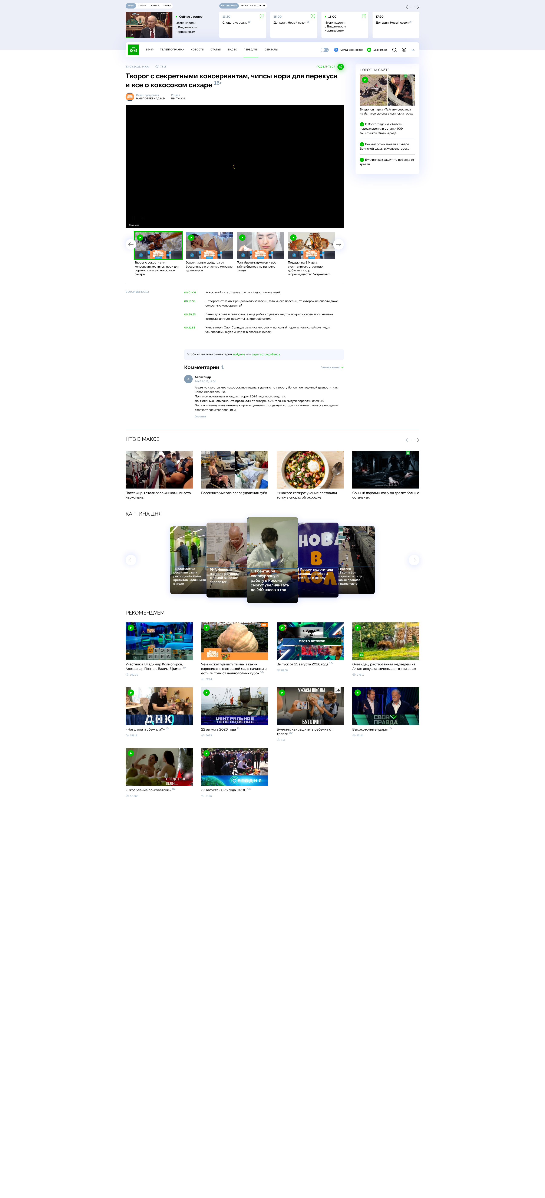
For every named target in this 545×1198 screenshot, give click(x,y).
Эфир (149, 49)
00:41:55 (189, 327)
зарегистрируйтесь (266, 354)
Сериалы (271, 49)
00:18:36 (189, 301)
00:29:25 (190, 314)
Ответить (200, 416)
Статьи (216, 49)
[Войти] (404, 50)
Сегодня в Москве (351, 49)
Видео (232, 49)
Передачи (251, 49)
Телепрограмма (172, 49)
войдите (239, 354)
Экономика (380, 49)
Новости (197, 49)
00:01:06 (190, 292)
